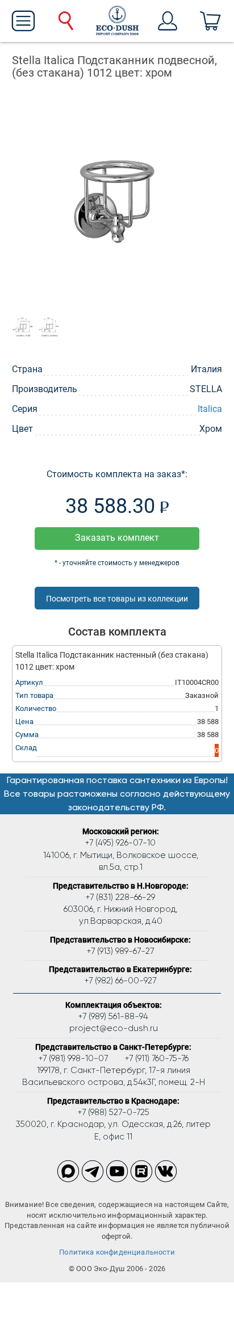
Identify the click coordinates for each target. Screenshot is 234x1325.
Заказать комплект (117, 537)
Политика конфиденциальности (117, 1252)
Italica (210, 408)
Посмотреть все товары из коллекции (117, 598)
